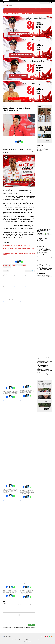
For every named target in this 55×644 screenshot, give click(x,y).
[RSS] (51, 637)
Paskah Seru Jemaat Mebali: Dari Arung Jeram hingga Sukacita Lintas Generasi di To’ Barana (47, 393)
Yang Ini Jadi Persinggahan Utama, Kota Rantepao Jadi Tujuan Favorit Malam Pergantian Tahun (47, 409)
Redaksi (5, 13)
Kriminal (20, 8)
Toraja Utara (49, 8)
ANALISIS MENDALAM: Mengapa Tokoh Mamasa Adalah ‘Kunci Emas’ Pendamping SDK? (19, 251)
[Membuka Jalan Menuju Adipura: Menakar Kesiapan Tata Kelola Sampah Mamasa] (44, 115)
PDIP (10, 265)
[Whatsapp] (22, 142)
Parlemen (16, 8)
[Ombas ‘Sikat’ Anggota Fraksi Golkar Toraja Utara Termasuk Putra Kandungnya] (8, 278)
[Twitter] (43, 637)
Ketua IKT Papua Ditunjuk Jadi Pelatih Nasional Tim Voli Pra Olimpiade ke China (44, 358)
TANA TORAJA (23, 265)
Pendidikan (31, 8)
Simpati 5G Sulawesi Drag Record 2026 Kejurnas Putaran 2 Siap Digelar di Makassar (44, 374)
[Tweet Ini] (28, 271)
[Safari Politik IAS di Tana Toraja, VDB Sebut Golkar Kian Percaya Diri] (19, 278)
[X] (18, 142)
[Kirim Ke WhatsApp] (34, 271)
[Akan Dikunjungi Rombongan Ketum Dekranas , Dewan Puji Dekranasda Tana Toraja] (8, 289)
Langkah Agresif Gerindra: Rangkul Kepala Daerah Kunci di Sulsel (16, 246)
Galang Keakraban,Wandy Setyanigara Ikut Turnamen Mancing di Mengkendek (44, 366)
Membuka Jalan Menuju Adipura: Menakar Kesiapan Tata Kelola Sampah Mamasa (44, 124)
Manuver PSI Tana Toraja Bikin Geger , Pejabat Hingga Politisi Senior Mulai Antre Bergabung (19, 254)
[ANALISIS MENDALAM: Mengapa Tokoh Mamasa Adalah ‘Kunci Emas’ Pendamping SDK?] (19, 289)
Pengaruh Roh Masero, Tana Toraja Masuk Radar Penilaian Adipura (24, 0)
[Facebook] (16, 142)
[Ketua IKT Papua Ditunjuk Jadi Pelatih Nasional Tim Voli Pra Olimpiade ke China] (44, 315)
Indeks (4, 11)
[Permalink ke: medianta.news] (3, 112)
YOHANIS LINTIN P (7, 267)
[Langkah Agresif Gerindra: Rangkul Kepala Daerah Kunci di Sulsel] (30, 278)
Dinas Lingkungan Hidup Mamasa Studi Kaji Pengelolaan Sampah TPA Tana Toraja (47, 132)
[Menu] (3, 3)
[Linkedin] (20, 142)
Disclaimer (33, 13)
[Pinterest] (45, 637)
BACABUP (5, 265)
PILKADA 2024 (15, 265)
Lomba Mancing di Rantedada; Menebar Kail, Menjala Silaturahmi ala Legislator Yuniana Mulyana (44, 370)
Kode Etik (10, 13)
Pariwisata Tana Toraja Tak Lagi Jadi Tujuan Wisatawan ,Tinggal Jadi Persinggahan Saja (45, 258)
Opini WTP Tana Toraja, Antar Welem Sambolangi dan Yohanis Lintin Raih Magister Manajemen (45, 265)
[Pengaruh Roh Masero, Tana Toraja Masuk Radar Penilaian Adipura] (44, 136)
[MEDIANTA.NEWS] (7, 5)
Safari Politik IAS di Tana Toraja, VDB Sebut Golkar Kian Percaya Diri (16, 245)
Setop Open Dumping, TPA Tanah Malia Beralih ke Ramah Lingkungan (45, 250)
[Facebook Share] (26, 271)
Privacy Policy (26, 13)
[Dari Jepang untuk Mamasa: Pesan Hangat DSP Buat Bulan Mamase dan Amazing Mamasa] (44, 397)
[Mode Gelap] (51, 3)
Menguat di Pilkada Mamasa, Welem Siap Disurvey (45, 254)
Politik (11, 8)
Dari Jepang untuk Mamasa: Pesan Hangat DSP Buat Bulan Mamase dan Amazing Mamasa (47, 401)
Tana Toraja (42, 8)
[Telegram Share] (32, 271)
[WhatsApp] (49, 637)
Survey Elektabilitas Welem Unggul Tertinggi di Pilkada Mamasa (44, 261)
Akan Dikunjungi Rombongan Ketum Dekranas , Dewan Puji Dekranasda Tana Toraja (18, 249)
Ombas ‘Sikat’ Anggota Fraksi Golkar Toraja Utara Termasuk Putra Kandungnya (18, 243)
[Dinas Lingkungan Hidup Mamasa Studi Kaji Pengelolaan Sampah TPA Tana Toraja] (44, 128)
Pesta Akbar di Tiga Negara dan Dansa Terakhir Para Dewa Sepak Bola (44, 362)
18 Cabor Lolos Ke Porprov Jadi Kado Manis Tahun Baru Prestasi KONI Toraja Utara (44, 378)
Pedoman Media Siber (17, 13)
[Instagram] (47, 637)
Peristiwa (26, 8)
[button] (50, 3)
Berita (7, 8)
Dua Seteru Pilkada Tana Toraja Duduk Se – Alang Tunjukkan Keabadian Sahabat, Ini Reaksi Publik (45, 269)
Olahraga (37, 8)
